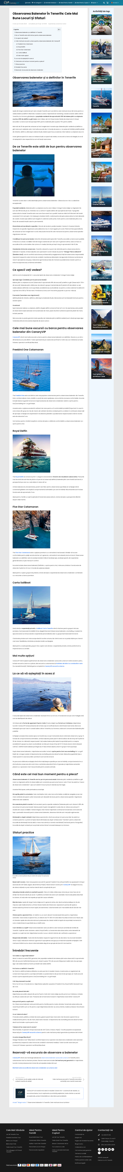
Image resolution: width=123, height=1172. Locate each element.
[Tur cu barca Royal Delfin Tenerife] (101, 74)
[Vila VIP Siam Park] (101, 172)
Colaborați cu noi (80, 1147)
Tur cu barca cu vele (58, 1147)
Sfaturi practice (20, 64)
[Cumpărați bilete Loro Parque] (101, 49)
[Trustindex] (99, 1152)
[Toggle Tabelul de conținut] (58, 29)
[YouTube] (109, 1149)
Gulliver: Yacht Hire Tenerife (37, 1143)
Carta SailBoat (23, 53)
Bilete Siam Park (11, 1144)
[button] (89, 2)
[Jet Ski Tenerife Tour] (101, 270)
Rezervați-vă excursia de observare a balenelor (29, 70)
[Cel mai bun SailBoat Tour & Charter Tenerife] (101, 196)
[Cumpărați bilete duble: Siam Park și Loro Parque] (101, 295)
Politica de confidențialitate (83, 1157)
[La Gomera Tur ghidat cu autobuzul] (101, 344)
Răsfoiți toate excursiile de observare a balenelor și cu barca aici (35, 1068)
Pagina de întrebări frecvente (84, 1141)
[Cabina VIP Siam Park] (101, 123)
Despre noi (78, 1137)
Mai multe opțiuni (23, 55)
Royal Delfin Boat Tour (36, 1137)
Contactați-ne (79, 1134)
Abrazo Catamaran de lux (60, 1143)
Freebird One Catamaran (25, 44)
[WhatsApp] (102, 1149)
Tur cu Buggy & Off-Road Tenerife (14, 1151)
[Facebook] (106, 1149)
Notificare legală (80, 1163)
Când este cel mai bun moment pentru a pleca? (30, 61)
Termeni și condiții (80, 1153)
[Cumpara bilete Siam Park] (101, 24)
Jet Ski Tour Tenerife (58, 1137)
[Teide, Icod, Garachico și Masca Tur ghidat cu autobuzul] (101, 319)
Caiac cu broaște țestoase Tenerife (60, 1150)
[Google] (112, 1149)
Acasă (15, 1102)
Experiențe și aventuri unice (57, 24)
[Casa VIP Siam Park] (101, 147)
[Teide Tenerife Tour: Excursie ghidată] (101, 368)
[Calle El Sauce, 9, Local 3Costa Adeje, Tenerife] (99, 1140)
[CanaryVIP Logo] (11, 2)
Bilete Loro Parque (11, 1141)
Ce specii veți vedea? (22, 38)
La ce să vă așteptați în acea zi (25, 58)
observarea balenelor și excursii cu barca (54, 1058)
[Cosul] (107, 3)
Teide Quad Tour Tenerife (14, 1147)
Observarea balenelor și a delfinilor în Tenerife (28, 32)
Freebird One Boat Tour (13, 1137)
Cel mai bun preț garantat (83, 1150)
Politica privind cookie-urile (83, 1160)
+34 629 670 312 (106, 1135)
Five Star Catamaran (24, 50)
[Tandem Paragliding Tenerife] (101, 246)
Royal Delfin (21, 47)
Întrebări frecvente (21, 67)
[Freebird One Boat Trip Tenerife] (101, 98)
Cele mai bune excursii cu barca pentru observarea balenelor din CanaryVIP (38, 41)
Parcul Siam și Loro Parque (37, 1147)
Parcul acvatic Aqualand (36, 1150)
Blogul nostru (22, 1102)
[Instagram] (99, 1149)
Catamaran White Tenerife (37, 1140)
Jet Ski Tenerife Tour (12, 1134)
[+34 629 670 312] (99, 1135)
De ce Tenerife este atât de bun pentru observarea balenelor (33, 35)
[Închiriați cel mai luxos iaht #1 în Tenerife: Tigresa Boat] (101, 221)
